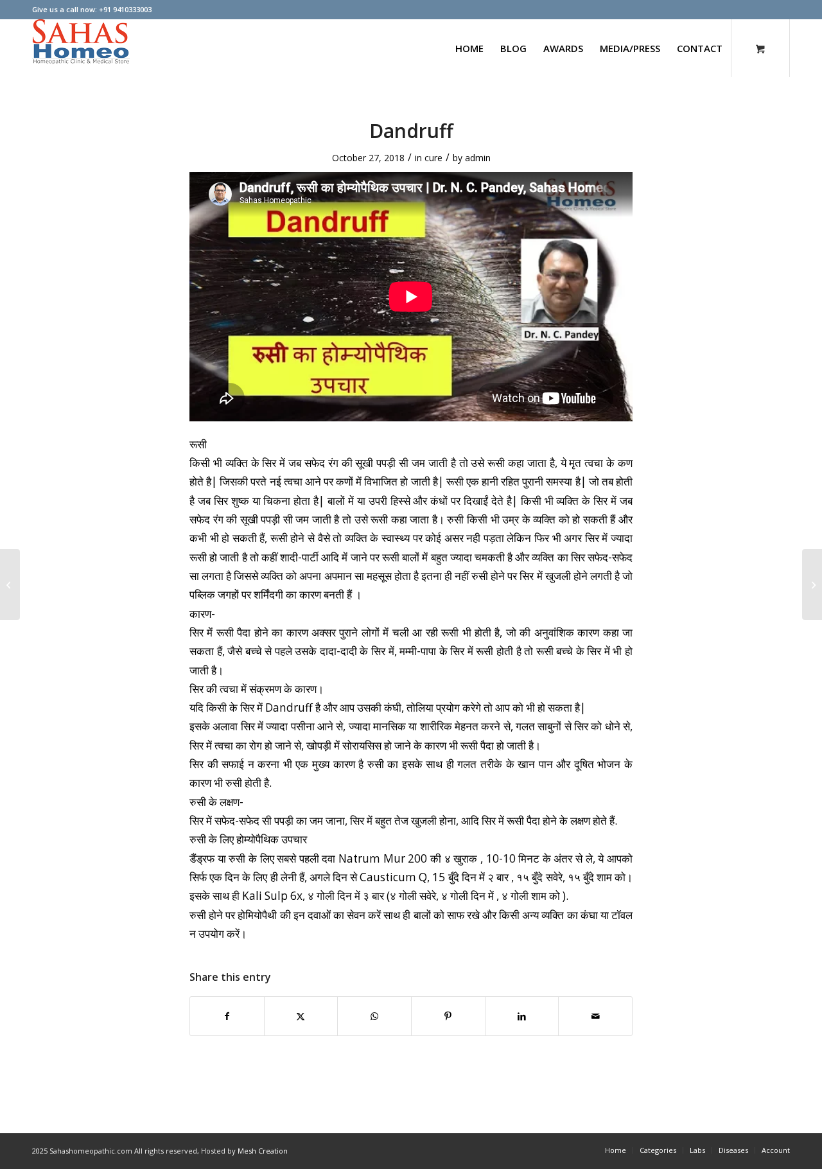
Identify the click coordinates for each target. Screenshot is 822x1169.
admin (478, 158)
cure (433, 158)
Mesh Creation (263, 1151)
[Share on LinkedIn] (522, 1016)
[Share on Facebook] (227, 1016)
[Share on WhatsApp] (374, 1016)
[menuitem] (469, 48)
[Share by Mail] (595, 1016)
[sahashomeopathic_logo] (81, 48)
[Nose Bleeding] (812, 584)
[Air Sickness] (10, 584)
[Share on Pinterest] (448, 1016)
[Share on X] (301, 1016)
